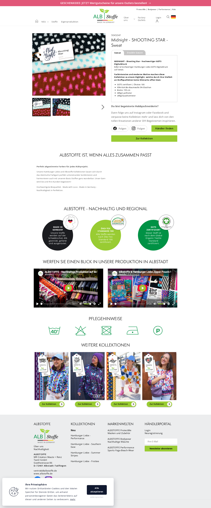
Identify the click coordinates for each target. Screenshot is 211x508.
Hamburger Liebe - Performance (81, 437)
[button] (41, 107)
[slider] (55, 304)
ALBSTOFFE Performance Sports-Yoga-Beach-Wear (121, 449)
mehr (73, 499)
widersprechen (96, 497)
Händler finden (164, 128)
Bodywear (152, 9)
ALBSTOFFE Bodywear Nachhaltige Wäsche (119, 440)
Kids (174, 9)
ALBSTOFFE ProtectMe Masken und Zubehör (119, 432)
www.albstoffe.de (43, 473)
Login (148, 430)
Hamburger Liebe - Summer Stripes (85, 454)
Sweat (117, 52)
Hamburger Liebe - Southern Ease (86, 445)
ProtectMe (141, 9)
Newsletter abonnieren (161, 448)
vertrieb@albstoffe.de (45, 470)
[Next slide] (103, 107)
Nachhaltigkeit (41, 449)
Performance (164, 9)
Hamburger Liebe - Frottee (85, 461)
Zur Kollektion (144, 138)
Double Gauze (135, 52)
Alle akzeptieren (96, 490)
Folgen (122, 128)
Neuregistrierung (154, 433)
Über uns (38, 446)
